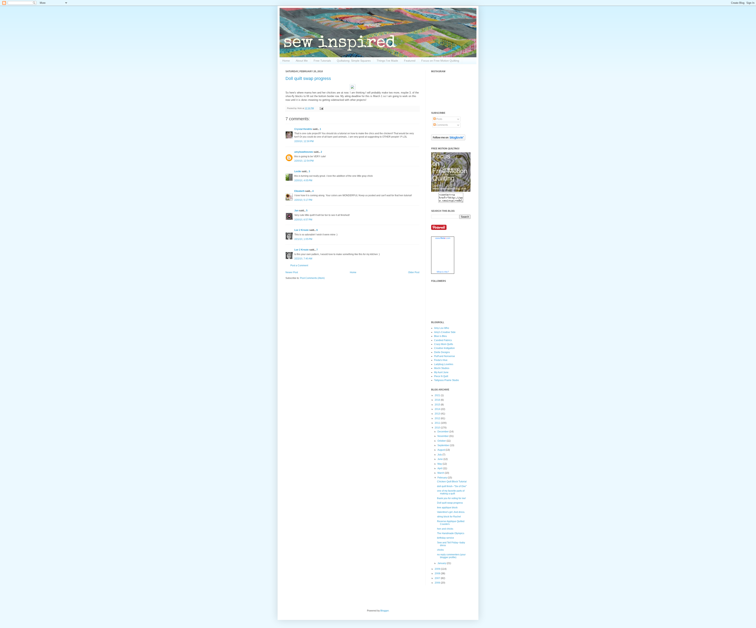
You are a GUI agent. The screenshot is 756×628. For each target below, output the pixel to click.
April (440, 468)
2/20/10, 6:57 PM (303, 219)
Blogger (384, 610)
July (439, 454)
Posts (439, 119)
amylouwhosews (303, 152)
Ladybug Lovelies (443, 364)
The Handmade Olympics (450, 533)
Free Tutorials (322, 60)
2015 (438, 404)
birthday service (445, 537)
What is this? (443, 272)
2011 (438, 423)
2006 (438, 582)
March (441, 473)
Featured (409, 60)
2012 (438, 418)
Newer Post (291, 272)
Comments (442, 125)
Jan (296, 210)
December (443, 431)
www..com (442, 238)
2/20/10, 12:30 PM (304, 141)
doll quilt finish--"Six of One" (452, 486)
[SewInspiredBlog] (451, 191)
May (440, 463)
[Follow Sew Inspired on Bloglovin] (448, 139)
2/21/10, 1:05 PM (303, 239)
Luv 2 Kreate (301, 230)
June (440, 459)
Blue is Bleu (440, 336)
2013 (438, 413)
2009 (438, 569)
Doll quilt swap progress (308, 78)
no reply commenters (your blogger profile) (451, 556)
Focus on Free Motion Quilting (440, 60)
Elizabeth (299, 191)
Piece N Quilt (441, 376)
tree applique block (447, 507)
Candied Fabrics (443, 340)
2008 (438, 573)
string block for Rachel (449, 516)
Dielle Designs (442, 352)
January (442, 563)
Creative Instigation (444, 348)
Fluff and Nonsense (444, 356)
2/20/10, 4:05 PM (303, 180)
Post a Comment (299, 265)
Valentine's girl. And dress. (451, 512)
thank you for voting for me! (451, 498)
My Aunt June (441, 372)
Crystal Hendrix (303, 129)
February (442, 477)
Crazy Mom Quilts (443, 344)
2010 (438, 427)
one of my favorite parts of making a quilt (450, 492)
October (442, 440)
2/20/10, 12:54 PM (304, 160)
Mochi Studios (441, 368)
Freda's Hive (440, 360)
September (443, 445)
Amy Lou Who (441, 328)
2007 (438, 578)
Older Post (413, 272)
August (441, 450)
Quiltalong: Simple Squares (354, 60)
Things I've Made (387, 60)
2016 (438, 400)
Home (286, 60)
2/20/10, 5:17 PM (303, 200)
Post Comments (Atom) (312, 278)
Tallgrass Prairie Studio (446, 380)
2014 (438, 409)
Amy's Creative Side (445, 332)
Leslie (297, 171)
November (443, 436)
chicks (440, 549)
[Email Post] (321, 108)
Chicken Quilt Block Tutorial (452, 481)
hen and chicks (445, 528)
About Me (302, 60)
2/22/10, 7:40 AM (303, 258)
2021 (438, 395)
